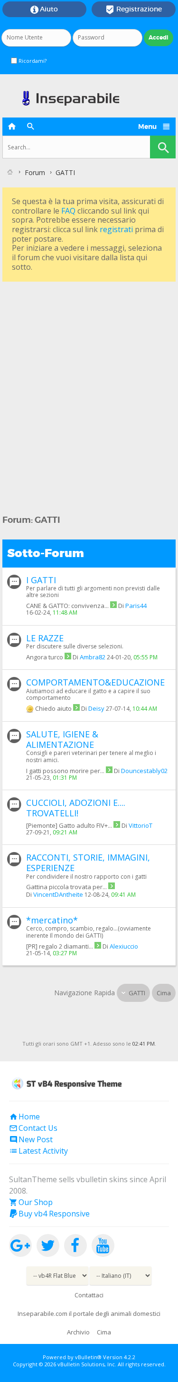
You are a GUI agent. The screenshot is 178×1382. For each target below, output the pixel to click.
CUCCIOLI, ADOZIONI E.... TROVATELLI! (75, 808)
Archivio (78, 1332)
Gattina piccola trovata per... (66, 886)
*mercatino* (52, 920)
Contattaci (89, 1295)
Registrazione (133, 9)
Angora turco (44, 657)
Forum (35, 172)
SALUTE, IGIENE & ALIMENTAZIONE (62, 739)
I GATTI (41, 580)
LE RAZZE (45, 638)
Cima (164, 993)
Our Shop (31, 1202)
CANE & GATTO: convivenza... (67, 605)
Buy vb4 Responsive (49, 1213)
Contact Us (33, 1128)
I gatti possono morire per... (65, 770)
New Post (31, 1139)
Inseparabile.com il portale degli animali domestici (89, 1313)
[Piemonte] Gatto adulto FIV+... (69, 825)
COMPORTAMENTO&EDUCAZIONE (95, 682)
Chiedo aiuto (53, 708)
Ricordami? (32, 60)
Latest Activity (38, 1151)
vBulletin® (88, 1357)
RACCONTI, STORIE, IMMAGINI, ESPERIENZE (88, 862)
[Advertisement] (89, 373)
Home (24, 1116)
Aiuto (44, 9)
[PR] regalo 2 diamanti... (59, 946)
